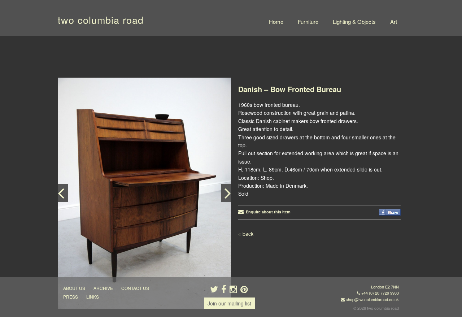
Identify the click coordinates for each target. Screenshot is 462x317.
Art (393, 21)
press (70, 297)
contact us (135, 288)
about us (74, 288)
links (92, 297)
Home (276, 21)
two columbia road (101, 20)
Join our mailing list (229, 303)
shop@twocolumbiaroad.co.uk (372, 299)
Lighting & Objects (354, 21)
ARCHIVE (103, 288)
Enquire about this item (267, 211)
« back (245, 233)
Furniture (308, 21)
